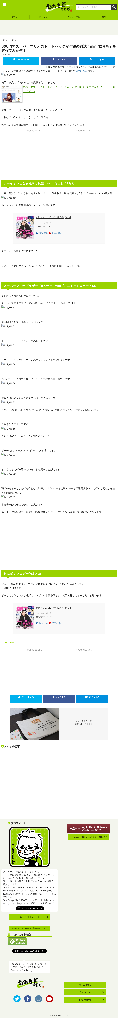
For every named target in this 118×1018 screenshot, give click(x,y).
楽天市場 (56, 232)
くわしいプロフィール (29, 917)
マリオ (11, 642)
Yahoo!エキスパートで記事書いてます (29, 928)
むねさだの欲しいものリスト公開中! (88, 837)
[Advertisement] (59, 27)
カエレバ (47, 223)
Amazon (43, 232)
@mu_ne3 (81, 70)
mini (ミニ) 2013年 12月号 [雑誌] (53, 217)
